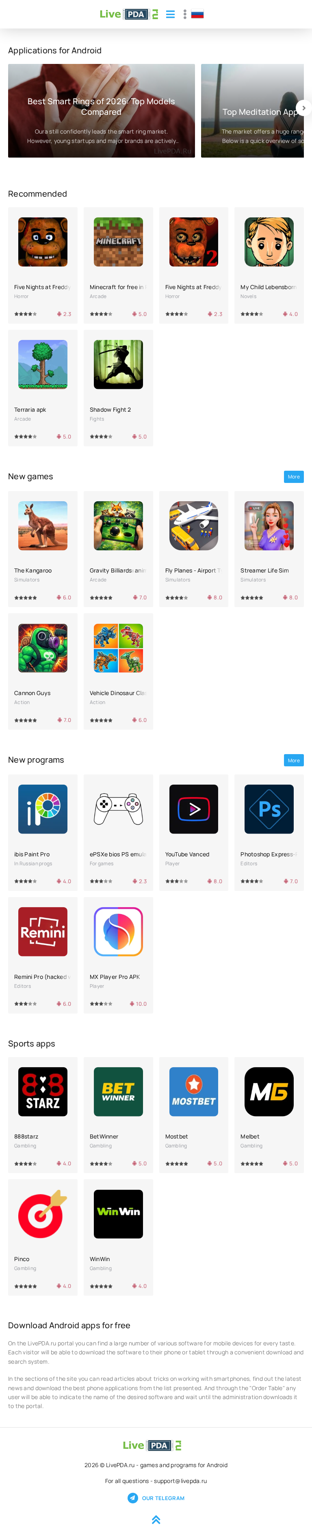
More (294, 476)
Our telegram (163, 1498)
